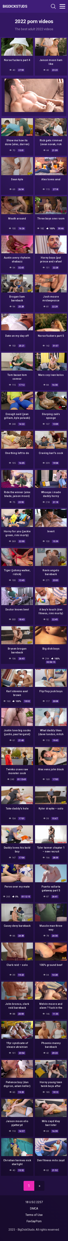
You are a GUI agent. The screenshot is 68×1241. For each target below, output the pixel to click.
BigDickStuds (15, 6)
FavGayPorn (34, 1221)
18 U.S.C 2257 (34, 1202)
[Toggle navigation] (62, 6)
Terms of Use (33, 1215)
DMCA (34, 1208)
